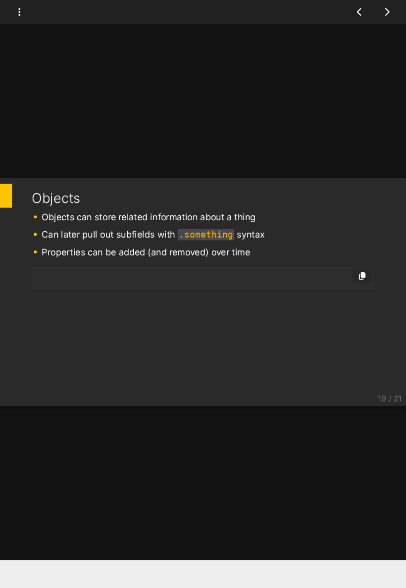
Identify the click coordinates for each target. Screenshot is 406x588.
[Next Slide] (387, 11)
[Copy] (362, 276)
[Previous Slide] (359, 11)
